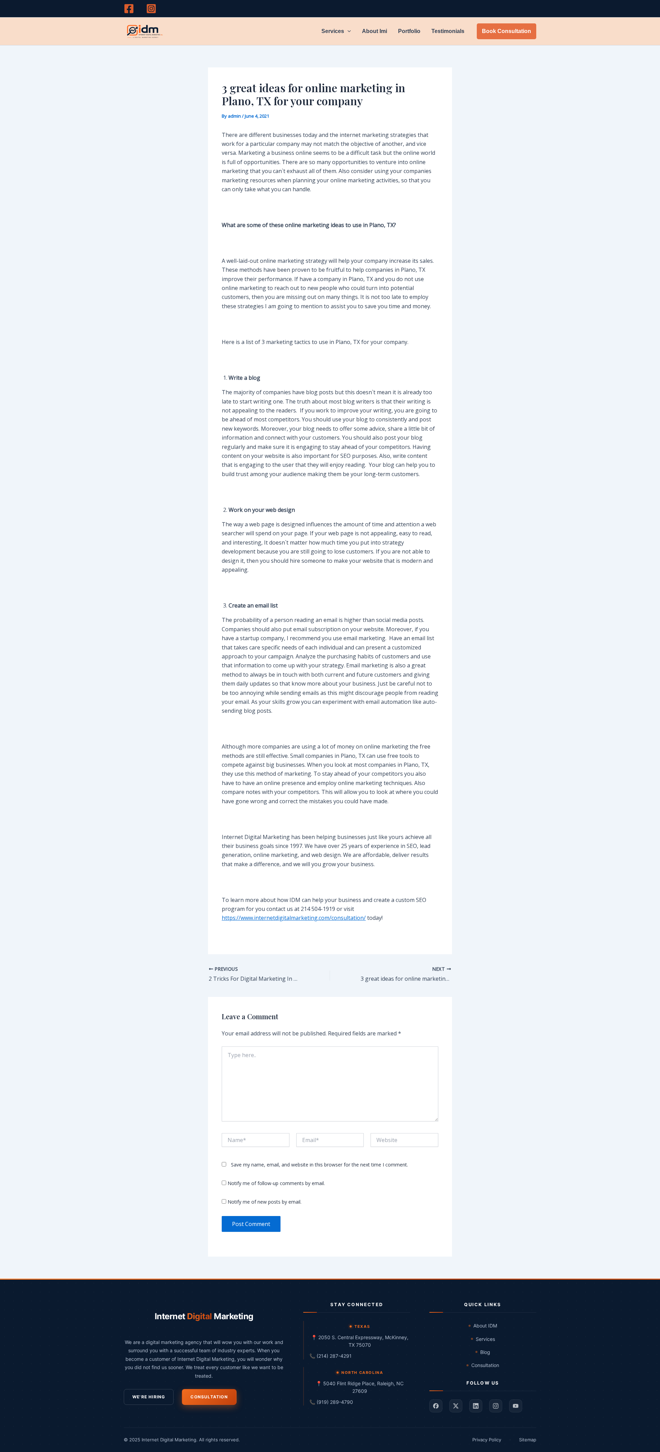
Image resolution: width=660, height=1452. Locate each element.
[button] (347, 31)
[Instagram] (151, 8)
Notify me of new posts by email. (264, 1201)
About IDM (485, 1326)
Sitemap (527, 1439)
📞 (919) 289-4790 (331, 1402)
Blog (485, 1352)
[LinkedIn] (475, 1405)
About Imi (374, 31)
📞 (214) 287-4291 (330, 1356)
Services (332, 31)
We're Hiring (148, 1396)
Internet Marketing (204, 1316)
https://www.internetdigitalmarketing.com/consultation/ (294, 918)
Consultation (209, 1396)
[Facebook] (129, 8)
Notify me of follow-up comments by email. (276, 1183)
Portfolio (409, 31)
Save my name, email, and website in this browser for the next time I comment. (319, 1164)
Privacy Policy (486, 1439)
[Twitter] (455, 1405)
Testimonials (447, 31)
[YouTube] (515, 1405)
